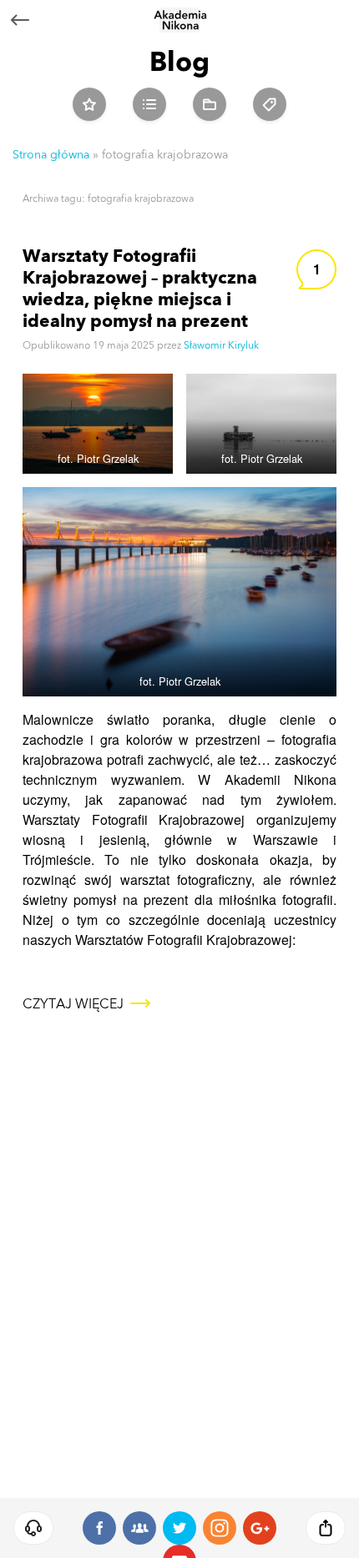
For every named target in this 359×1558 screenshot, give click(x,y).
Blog (179, 61)
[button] (33, 1528)
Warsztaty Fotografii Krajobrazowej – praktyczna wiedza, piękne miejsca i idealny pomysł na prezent (140, 288)
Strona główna (51, 154)
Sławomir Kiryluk (221, 345)
